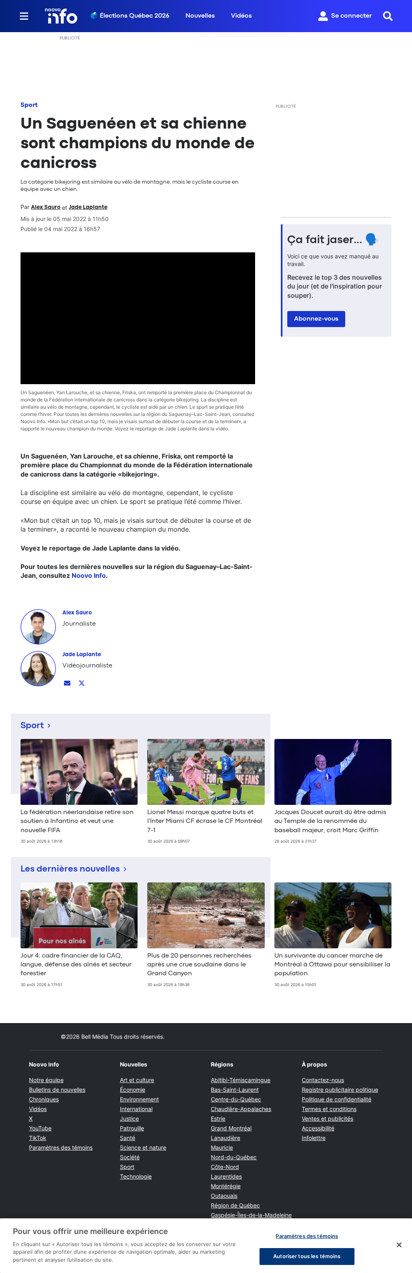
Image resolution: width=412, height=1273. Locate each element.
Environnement (139, 1099)
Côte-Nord (225, 1166)
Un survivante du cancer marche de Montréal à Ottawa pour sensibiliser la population (332, 965)
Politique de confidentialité (336, 1099)
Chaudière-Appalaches (241, 1108)
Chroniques (44, 1099)
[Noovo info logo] (61, 16)
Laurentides (226, 1176)
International (136, 1108)
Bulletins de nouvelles (57, 1089)
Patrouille (132, 1128)
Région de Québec (235, 1205)
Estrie (218, 1118)
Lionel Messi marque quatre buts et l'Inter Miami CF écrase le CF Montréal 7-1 (204, 821)
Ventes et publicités (327, 1118)
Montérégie (226, 1186)
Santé (127, 1137)
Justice (129, 1118)
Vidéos (241, 16)
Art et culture (137, 1080)
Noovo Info (89, 575)
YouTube (40, 1128)
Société (130, 1157)
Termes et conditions (329, 1108)
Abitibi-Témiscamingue (240, 1080)
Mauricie (222, 1147)
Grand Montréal (231, 1128)
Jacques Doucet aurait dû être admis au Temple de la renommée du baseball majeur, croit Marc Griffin (330, 821)
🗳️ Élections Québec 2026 (129, 16)
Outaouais (224, 1195)
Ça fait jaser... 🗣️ (333, 240)
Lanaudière (225, 1137)
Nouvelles (200, 16)
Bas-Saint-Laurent (235, 1089)
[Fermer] (399, 1245)
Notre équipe (46, 1080)
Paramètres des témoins (61, 1147)
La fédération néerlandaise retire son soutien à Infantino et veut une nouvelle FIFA (77, 821)
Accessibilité (318, 1128)
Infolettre (313, 1137)
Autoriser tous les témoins (306, 1256)
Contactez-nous (323, 1080)
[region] (206, 1245)
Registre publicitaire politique (340, 1089)
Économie (132, 1089)
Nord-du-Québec (234, 1157)
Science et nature (143, 1147)
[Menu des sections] (24, 16)
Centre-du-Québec (236, 1099)
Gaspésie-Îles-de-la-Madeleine (251, 1215)
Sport (29, 105)
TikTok (37, 1137)
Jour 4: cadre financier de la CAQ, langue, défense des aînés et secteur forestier (76, 965)
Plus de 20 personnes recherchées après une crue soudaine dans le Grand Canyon (199, 965)
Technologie (136, 1176)
